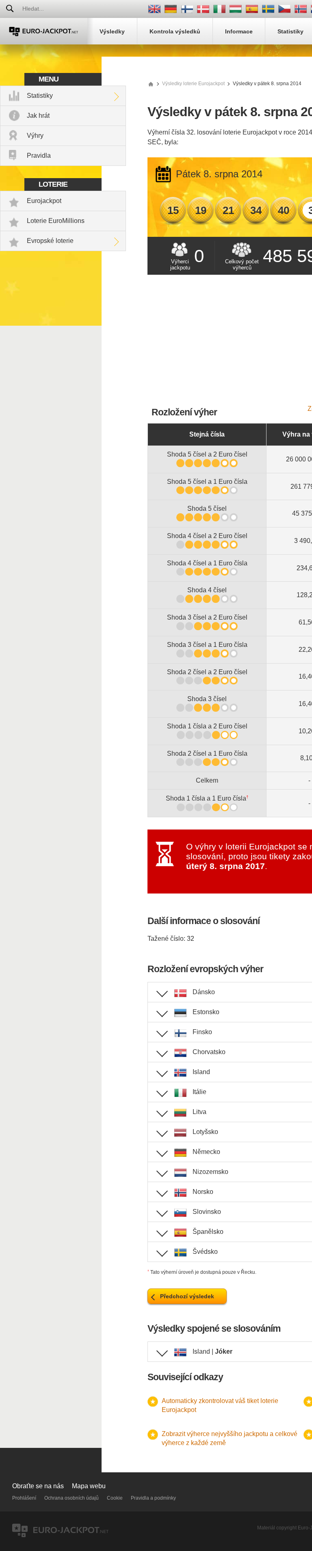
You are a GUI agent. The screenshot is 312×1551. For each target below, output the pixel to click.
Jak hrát (38, 115)
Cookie (115, 1498)
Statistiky (40, 95)
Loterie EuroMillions (55, 220)
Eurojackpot (44, 200)
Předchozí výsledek (187, 1296)
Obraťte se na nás (38, 1486)
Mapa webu (89, 1486)
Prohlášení (24, 1498)
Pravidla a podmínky (153, 1498)
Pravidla (39, 155)
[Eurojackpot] (43, 31)
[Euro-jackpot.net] (150, 83)
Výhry (35, 135)
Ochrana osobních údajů (71, 1498)
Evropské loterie (50, 240)
